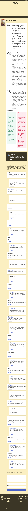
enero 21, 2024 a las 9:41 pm (10, 401)
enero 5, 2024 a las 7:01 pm (12, 292)
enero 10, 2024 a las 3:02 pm (13, 308)
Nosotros (9, 498)
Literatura (20, 496)
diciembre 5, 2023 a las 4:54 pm (11, 205)
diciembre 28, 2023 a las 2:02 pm (13, 261)
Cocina (20, 501)
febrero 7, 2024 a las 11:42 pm (13, 445)
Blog (8, 500)
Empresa (20, 500)
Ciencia (20, 498)
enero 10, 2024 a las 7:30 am (10, 317)
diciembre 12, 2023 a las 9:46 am (13, 229)
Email (8, 485)
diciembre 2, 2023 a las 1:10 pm (13, 180)
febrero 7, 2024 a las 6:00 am (13, 428)
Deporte (26, 496)
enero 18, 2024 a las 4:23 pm (12, 376)
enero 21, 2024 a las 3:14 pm (10, 385)
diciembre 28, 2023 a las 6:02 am (11, 254)
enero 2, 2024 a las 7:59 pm (10, 270)
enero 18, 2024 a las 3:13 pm (12, 360)
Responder (9, 176)
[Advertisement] (14, 11)
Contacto (9, 501)
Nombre (8, 482)
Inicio (8, 496)
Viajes (25, 498)
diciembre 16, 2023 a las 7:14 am (13, 245)
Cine (25, 500)
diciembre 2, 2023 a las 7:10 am (11, 173)
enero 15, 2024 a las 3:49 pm (12, 343)
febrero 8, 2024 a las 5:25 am (12, 461)
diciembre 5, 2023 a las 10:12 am (11, 189)
